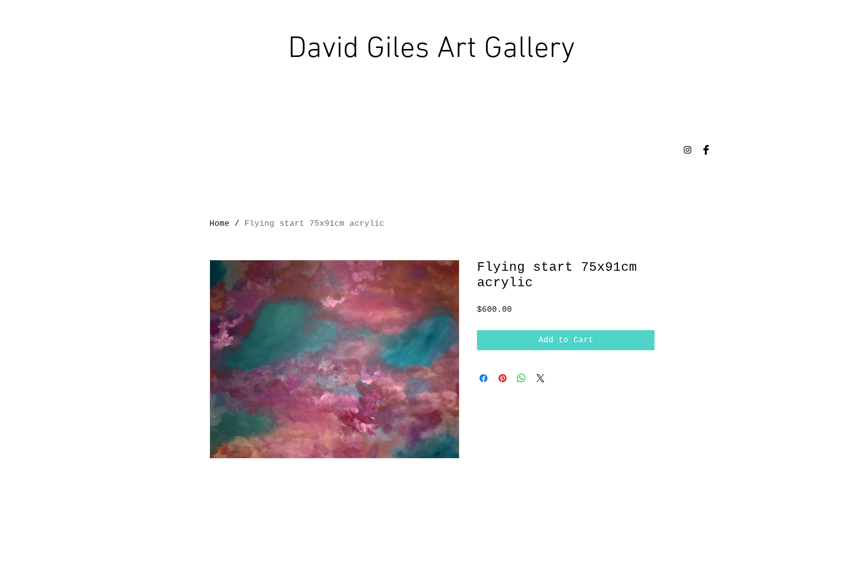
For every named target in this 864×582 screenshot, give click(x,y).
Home (220, 223)
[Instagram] (687, 150)
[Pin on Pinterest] (502, 378)
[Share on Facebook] (484, 378)
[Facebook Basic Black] (706, 150)
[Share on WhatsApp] (522, 378)
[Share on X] (540, 378)
